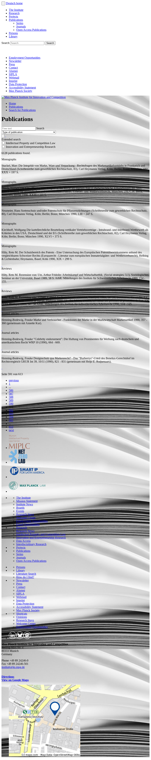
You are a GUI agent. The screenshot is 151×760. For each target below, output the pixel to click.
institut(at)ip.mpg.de (13, 667)
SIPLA (13, 74)
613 (11, 426)
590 (11, 403)
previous (14, 380)
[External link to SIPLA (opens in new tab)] (27, 476)
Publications (16, 19)
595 (11, 420)
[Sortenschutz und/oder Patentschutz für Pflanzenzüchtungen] (1, 220)
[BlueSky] (13, 51)
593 (11, 413)
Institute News (24, 504)
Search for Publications (22, 110)
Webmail (14, 77)
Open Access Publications (31, 29)
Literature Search (26, 573)
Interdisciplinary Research (31, 544)
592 (11, 410)
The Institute (16, 9)
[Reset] (5, 135)
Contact (13, 67)
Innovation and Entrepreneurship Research (41, 537)
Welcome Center (26, 517)
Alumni (13, 71)
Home (12, 103)
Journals (21, 26)
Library (13, 36)
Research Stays (25, 514)
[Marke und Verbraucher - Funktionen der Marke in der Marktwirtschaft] (1, 329)
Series (19, 23)
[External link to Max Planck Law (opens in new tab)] (27, 491)
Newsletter (15, 61)
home (19, 3)
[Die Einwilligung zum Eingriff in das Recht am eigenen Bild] (1, 201)
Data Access (23, 540)
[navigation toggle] (3, 3)
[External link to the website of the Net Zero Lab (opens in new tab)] (18, 462)
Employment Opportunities (24, 57)
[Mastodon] (21, 51)
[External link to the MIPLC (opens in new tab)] (19, 447)
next (11, 430)
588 (11, 397)
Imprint (13, 80)
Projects (13, 16)
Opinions (21, 616)
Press (12, 64)
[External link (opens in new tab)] (44, 755)
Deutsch (11, 3)
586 (11, 390)
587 (11, 393)
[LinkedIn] (5, 51)
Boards (20, 507)
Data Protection (18, 84)
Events (20, 511)
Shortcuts (21, 613)
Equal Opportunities (28, 524)
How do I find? (25, 577)
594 (11, 416)
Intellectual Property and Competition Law (41, 534)
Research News (25, 530)
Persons (13, 33)
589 (11, 400)
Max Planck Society (20, 90)
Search (5, 42)
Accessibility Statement (22, 87)
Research (14, 13)
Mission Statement (27, 501)
